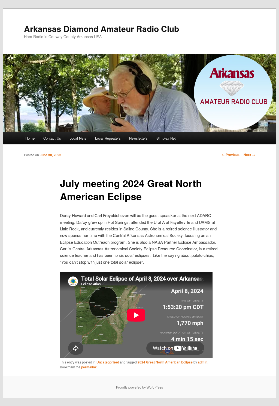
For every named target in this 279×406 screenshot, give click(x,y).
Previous (230, 154)
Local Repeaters (108, 138)
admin (202, 362)
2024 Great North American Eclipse (165, 362)
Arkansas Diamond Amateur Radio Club (101, 28)
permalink (89, 367)
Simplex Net (166, 138)
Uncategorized (107, 362)
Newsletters (138, 138)
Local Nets (77, 138)
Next (249, 154)
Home (30, 138)
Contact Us (52, 138)
